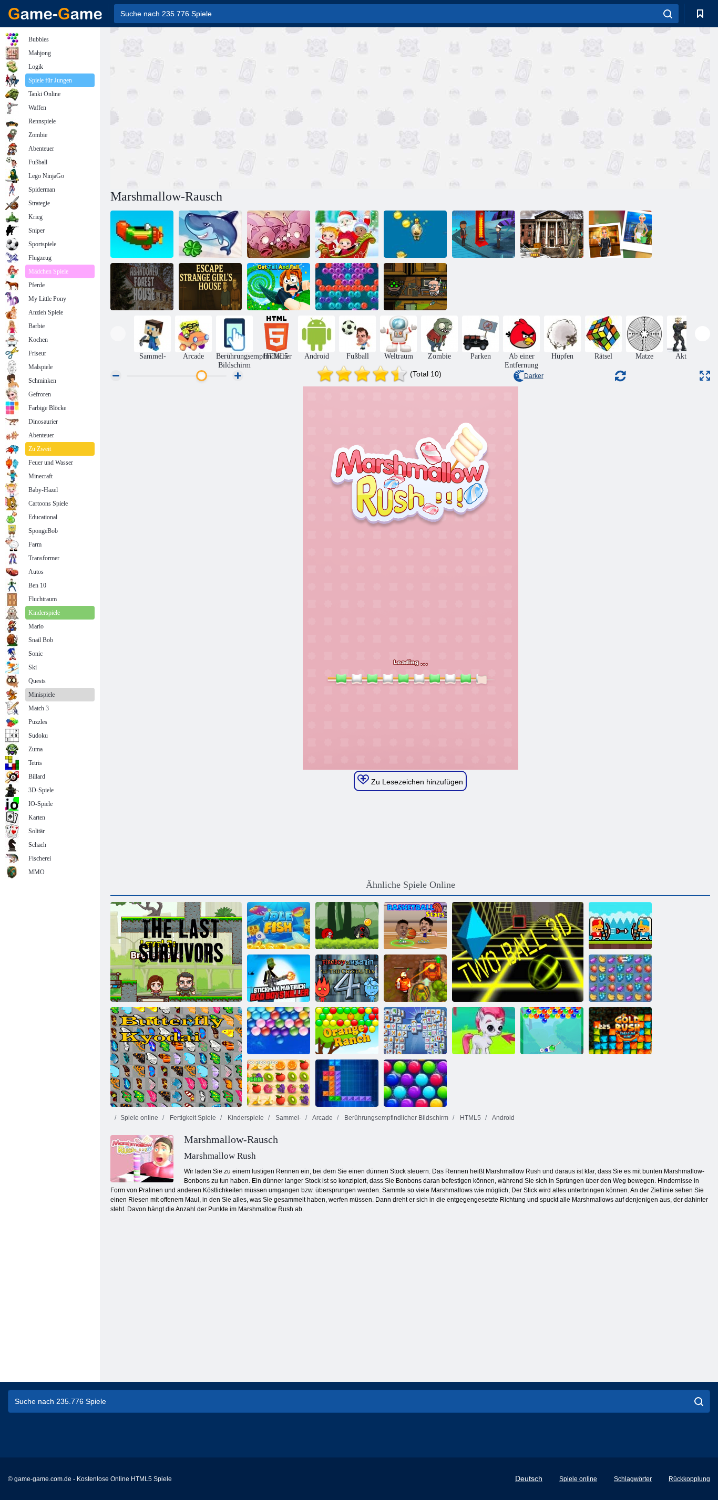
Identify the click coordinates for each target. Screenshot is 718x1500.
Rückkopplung (689, 1479)
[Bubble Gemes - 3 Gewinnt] (483, 1030)
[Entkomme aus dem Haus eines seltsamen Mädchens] (210, 286)
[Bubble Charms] (551, 1030)
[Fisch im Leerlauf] (278, 925)
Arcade (322, 1117)
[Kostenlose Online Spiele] (55, 13)
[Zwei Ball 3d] (517, 952)
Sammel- (287, 1117)
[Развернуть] (705, 376)
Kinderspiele (245, 1117)
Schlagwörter (633, 1479)
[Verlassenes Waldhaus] (141, 286)
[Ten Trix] (346, 1083)
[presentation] (118, 333)
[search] (668, 14)
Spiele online (139, 1117)
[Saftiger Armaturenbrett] (278, 1083)
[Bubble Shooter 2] (346, 286)
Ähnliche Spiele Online (410, 884)
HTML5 (469, 1117)
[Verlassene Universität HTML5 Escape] (551, 234)
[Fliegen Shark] (210, 234)
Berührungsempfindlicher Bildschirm (395, 1117)
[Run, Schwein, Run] (278, 234)
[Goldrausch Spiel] (620, 1030)
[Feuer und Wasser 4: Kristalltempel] (346, 978)
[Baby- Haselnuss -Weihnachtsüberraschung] (346, 234)
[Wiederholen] (141, 234)
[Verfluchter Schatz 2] (415, 978)
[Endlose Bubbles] (278, 1030)
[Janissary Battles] (620, 925)
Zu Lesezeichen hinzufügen (416, 782)
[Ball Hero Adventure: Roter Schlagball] (346, 925)
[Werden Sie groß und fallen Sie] (278, 286)
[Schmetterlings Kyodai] (176, 1057)
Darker (533, 376)
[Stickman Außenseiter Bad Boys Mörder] (278, 978)
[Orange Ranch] (346, 1030)
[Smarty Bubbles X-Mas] (415, 1083)
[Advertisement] (260, 106)
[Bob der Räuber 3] (415, 286)
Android (503, 1117)
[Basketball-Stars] (415, 925)
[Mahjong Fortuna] (415, 1030)
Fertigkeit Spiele (192, 1117)
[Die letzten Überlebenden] (176, 952)
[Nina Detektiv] (620, 234)
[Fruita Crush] (620, 978)
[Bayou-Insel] (483, 234)
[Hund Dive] (415, 234)
